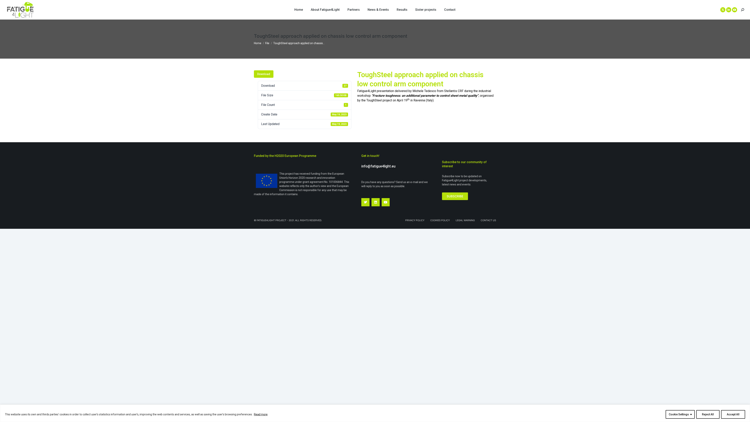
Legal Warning (465, 220)
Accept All (733, 414)
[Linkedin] (375, 202)
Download (263, 74)
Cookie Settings (679, 414)
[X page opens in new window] (722, 9)
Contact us (488, 220)
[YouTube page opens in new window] (734, 9)
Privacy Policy (414, 220)
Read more (261, 414)
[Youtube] (386, 202)
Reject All (708, 414)
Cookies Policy (440, 220)
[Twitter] (365, 202)
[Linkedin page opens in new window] (728, 9)
